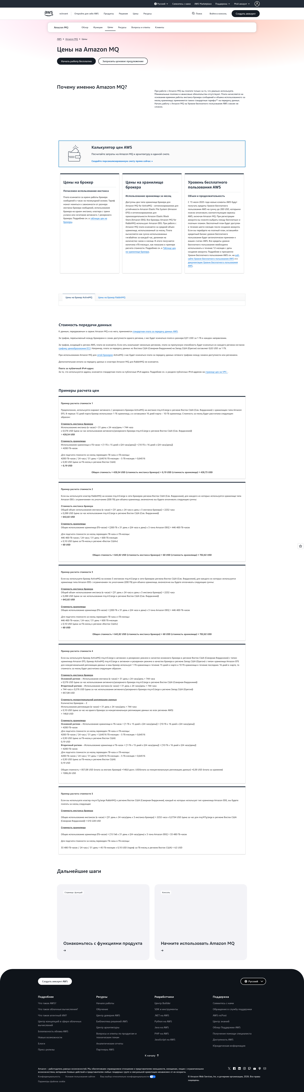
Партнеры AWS (105, 1049)
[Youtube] (254, 1069)
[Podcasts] (259, 1069)
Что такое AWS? (47, 1003)
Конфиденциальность (49, 1076)
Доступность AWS (223, 1039)
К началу (150, 1055)
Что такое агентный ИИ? (52, 1015)
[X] (229, 1069)
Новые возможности (50, 1037)
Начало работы (105, 1003)
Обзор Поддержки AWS (227, 1027)
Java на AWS (162, 1027)
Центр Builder (163, 1003)
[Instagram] (244, 1069)
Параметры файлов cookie (51, 1081)
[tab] (79, 297)
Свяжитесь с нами (223, 1003)
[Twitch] (249, 1069)
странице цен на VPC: (216, 371)
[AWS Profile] (257, 3)
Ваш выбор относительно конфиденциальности (124, 1076)
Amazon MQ (71, 39)
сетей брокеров (105, 355)
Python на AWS (163, 1021)
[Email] (264, 1069)
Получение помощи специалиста (232, 1033)
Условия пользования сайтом (80, 1076)
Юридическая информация (229, 1045)
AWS (59, 39)
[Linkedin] (239, 1069)
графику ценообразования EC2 (75, 348)
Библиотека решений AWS (112, 1021)
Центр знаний (221, 1021)
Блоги (41, 1043)
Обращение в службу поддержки (232, 1009)
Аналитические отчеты (109, 1043)
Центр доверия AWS (108, 1015)
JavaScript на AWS (165, 1039)
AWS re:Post (220, 1015)
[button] (86, 13)
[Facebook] (234, 1069)
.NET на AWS (162, 1015)
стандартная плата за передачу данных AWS (155, 331)
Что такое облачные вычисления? (58, 1009)
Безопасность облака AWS (53, 1031)
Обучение (102, 1009)
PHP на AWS (162, 1033)
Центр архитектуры (107, 1027)
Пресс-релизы (46, 1049)
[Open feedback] (300, 546)
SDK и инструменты (166, 1009)
